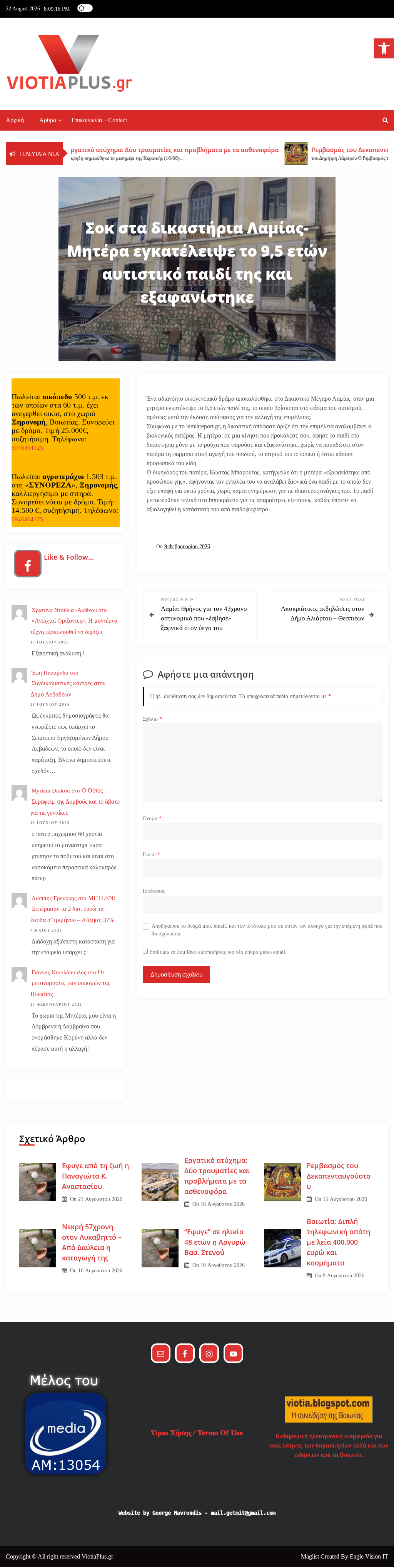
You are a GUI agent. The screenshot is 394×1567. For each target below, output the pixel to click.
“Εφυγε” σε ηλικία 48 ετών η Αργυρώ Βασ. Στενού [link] (214, 1242)
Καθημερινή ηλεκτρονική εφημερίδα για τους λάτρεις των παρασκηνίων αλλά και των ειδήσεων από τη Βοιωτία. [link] (328, 1445)
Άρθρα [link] (47, 120)
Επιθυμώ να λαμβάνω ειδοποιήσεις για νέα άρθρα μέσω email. (218, 952)
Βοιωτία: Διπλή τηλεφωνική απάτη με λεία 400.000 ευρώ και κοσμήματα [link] (338, 1242)
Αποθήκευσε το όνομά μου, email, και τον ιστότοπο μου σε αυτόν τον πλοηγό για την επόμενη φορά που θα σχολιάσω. (267, 930)
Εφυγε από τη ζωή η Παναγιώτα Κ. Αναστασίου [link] (95, 1176)
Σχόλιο (152, 719)
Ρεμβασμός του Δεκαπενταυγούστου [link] (339, 1176)
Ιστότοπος (154, 891)
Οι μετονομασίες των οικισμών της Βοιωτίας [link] (70, 983)
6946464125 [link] (27, 447)
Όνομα (152, 818)
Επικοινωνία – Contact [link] (99, 120)
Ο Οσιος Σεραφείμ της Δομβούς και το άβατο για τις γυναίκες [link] (75, 801)
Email (151, 854)
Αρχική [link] (15, 120)
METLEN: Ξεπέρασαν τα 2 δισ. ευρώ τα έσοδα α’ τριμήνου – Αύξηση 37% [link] (72, 909)
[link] (384, 48)
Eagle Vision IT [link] (369, 1556)
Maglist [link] (311, 1556)
